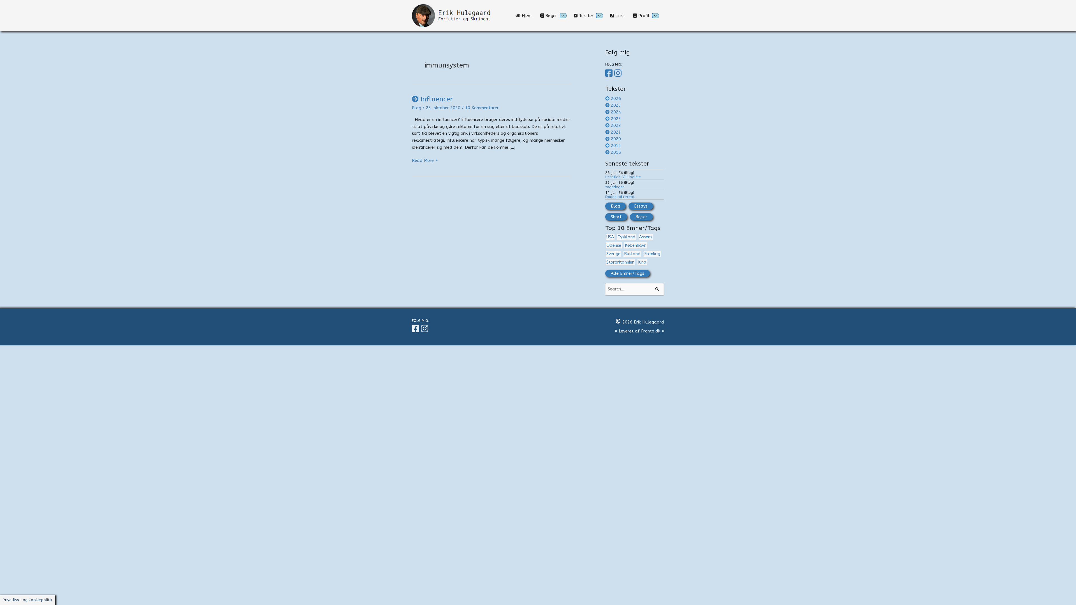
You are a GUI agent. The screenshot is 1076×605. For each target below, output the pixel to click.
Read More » (425, 160)
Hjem (528, 15)
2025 (616, 105)
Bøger (550, 15)
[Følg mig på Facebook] (609, 73)
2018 (616, 152)
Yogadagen (615, 187)
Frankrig (652, 253)
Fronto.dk (650, 331)
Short (616, 216)
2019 (616, 145)
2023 (616, 118)
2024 (616, 112)
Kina (642, 262)
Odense (613, 245)
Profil (643, 15)
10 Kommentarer (482, 107)
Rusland (632, 253)
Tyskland (627, 236)
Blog (416, 107)
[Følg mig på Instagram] (618, 73)
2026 (616, 98)
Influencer (437, 99)
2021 (616, 132)
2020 (616, 138)
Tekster (585, 15)
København (635, 245)
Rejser (641, 216)
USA (610, 236)
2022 (616, 125)
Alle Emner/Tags (627, 273)
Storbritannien (620, 262)
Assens (645, 236)
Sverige (613, 253)
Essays (641, 206)
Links (621, 15)
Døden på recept (620, 197)
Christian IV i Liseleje (623, 177)
